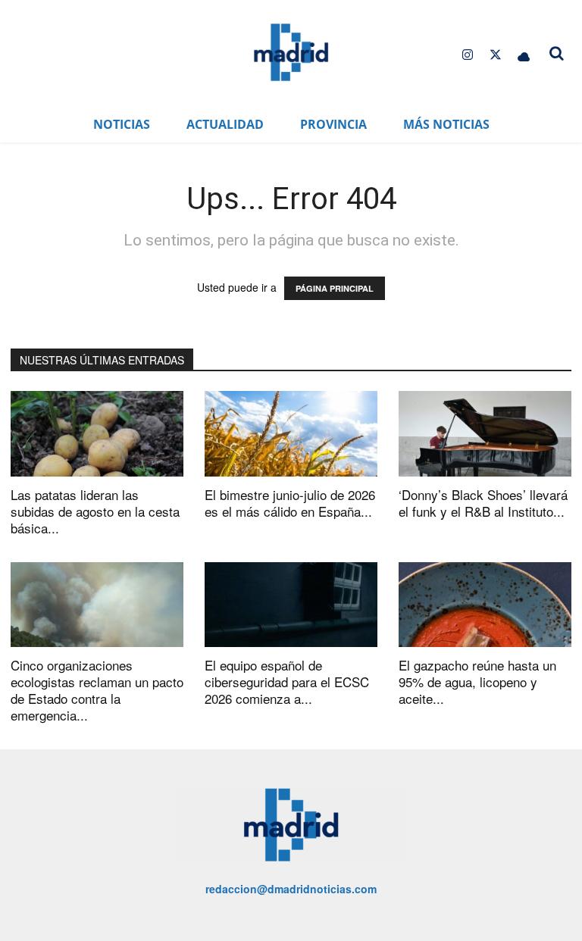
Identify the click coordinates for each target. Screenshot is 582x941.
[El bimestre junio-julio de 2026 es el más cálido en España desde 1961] (291, 434)
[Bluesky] (524, 55)
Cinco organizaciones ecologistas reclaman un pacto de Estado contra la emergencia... (97, 689)
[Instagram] (467, 55)
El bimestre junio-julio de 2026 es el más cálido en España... (290, 503)
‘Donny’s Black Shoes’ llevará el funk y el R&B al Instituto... (483, 503)
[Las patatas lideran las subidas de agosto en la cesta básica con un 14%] (97, 434)
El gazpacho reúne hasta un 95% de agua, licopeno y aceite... (477, 681)
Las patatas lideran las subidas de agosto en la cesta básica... (95, 511)
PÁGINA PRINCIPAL (335, 288)
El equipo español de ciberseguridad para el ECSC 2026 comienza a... (287, 681)
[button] (556, 53)
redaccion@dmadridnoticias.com (291, 888)
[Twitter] (496, 55)
